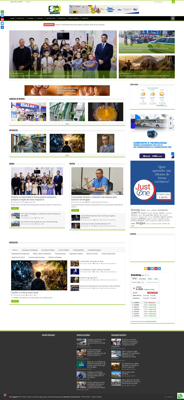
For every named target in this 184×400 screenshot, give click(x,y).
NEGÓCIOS (20, 18)
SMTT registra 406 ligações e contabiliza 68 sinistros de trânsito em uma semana (79, 24)
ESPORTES (61, 18)
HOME (12, 18)
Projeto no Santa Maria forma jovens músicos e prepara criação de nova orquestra (46, 76)
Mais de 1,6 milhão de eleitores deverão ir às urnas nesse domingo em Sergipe (96, 364)
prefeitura (134, 220)
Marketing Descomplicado (20, 254)
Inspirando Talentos (76, 254)
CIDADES (40, 18)
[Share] (2, 27)
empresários (168, 213)
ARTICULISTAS (73, 18)
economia (143, 213)
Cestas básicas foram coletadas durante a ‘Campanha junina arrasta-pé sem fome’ (96, 385)
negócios (163, 217)
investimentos (134, 217)
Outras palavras (60, 254)
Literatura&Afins (78, 250)
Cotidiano (15, 250)
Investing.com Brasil (151, 321)
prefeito (167, 219)
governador (149, 215)
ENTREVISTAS (50, 18)
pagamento (134, 219)
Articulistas (13, 130)
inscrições (165, 215)
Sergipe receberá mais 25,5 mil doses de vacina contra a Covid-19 (96, 342)
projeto (160, 220)
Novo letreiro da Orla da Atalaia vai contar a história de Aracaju (39, 222)
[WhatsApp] (2, 12)
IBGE (161, 215)
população (161, 219)
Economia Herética (48, 250)
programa (147, 220)
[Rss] (154, 2)
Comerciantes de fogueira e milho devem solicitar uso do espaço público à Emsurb (91, 353)
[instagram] (162, 2)
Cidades (11, 164)
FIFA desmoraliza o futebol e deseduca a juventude (95, 269)
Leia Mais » (15, 208)
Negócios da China (18, 257)
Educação (149, 213)
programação (154, 220)
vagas (132, 225)
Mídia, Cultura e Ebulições (42, 254)
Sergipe (140, 223)
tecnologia (153, 223)
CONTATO (84, 18)
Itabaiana (141, 217)
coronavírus (163, 210)
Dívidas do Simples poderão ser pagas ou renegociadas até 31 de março (96, 374)
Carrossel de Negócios (17, 99)
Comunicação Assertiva (37, 257)
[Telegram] (2, 23)
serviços (148, 223)
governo (156, 215)
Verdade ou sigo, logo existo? (88, 278)
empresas (161, 213)
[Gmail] (2, 20)
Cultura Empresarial (108, 254)
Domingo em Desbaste (30, 250)
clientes (148, 210)
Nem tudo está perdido (128, 373)
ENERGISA (134, 215)
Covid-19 (135, 212)
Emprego (155, 213)
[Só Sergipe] (54, 9)
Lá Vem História (63, 250)
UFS (169, 223)
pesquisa (149, 219)
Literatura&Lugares (94, 250)
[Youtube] (160, 2)
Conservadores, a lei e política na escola (91, 261)
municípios (157, 217)
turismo (164, 223)
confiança (154, 210)
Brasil (143, 210)
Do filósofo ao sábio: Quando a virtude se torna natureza (145, 76)
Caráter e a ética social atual (24, 292)
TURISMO (30, 18)
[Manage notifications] (5, 395)
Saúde (133, 223)
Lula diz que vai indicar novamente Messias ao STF (96, 224)
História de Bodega (55, 257)
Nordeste (169, 217)
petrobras (154, 219)
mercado (150, 217)
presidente (141, 220)
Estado (140, 215)
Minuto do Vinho (92, 254)
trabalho (159, 223)
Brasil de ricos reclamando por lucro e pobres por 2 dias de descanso (100, 286)
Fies (144, 215)
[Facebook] (156, 2)
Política (72, 164)
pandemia (142, 219)
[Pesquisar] (173, 1)
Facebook (28, 1)
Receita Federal (166, 220)
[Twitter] (158, 2)
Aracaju (135, 209)
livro (146, 217)
